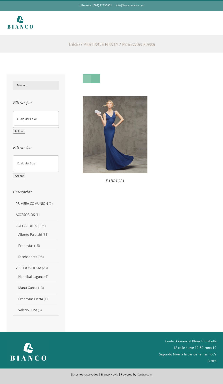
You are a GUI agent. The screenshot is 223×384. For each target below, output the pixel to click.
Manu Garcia (27, 287)
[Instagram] (115, 351)
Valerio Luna (27, 310)
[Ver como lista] (95, 79)
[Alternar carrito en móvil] (207, 28)
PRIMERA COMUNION (32, 203)
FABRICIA (115, 180)
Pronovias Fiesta (30, 299)
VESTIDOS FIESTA (28, 268)
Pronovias (25, 245)
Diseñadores (27, 256)
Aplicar (19, 131)
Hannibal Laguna (31, 276)
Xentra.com (144, 374)
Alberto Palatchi (30, 234)
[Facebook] (108, 351)
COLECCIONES (26, 226)
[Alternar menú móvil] (214, 28)
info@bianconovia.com (130, 5)
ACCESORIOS (25, 214)
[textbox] (39, 118)
